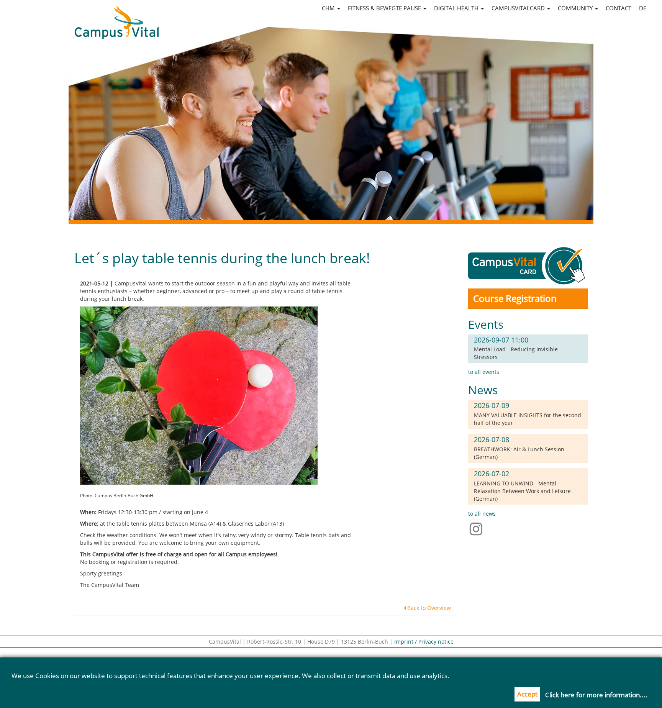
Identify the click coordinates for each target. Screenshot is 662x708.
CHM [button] (329, 8)
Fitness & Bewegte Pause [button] (385, 8)
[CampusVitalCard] (528, 265)
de (642, 8)
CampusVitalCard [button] (519, 8)
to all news (482, 513)
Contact (618, 8)
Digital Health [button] (457, 8)
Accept (527, 694)
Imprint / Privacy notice (424, 641)
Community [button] (576, 8)
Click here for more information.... (596, 694)
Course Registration (515, 298)
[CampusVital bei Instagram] (478, 528)
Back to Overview (428, 607)
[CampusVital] (116, 15)
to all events (483, 371)
